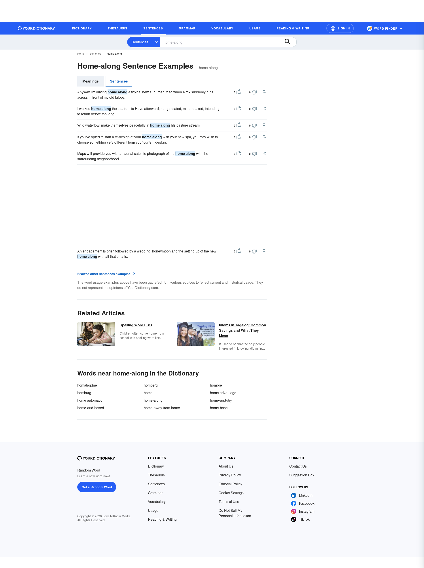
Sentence (95, 53)
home (148, 392)
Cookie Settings (231, 492)
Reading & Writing (162, 519)
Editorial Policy (230, 483)
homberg (151, 385)
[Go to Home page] (36, 28)
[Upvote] (239, 92)
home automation (90, 400)
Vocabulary (157, 501)
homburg (84, 392)
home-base (219, 407)
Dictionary (156, 466)
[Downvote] (254, 92)
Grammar (155, 492)
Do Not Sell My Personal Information (235, 513)
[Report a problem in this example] (264, 92)
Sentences (140, 41)
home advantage (223, 392)
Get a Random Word (97, 487)
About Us (226, 466)
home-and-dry (221, 400)
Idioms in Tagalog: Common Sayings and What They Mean (242, 330)
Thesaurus (156, 475)
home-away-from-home (162, 407)
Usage (153, 510)
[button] (340, 28)
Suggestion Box (301, 475)
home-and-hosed (90, 407)
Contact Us (298, 466)
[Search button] (289, 42)
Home (81, 53)
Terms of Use (229, 501)
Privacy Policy (230, 475)
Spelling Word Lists (136, 324)
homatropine (87, 385)
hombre (216, 385)
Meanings (90, 81)
